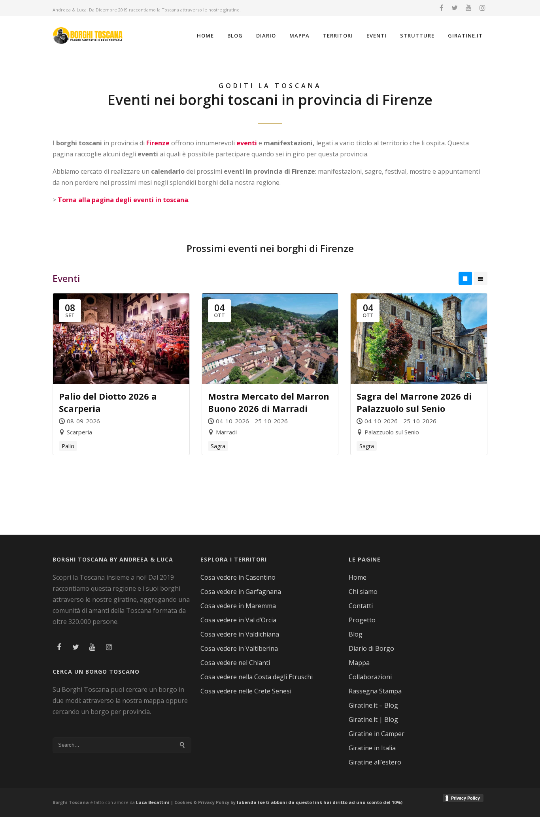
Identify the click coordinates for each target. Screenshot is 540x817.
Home (205, 35)
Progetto (362, 620)
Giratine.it (465, 35)
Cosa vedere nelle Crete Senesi (245, 691)
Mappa (299, 35)
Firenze (158, 143)
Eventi (376, 35)
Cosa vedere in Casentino (238, 577)
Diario (266, 35)
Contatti (361, 605)
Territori (338, 35)
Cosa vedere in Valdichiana (239, 634)
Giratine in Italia (372, 748)
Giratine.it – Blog (373, 705)
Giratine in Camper (376, 733)
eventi (246, 143)
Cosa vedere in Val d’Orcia (238, 620)
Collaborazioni (370, 676)
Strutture (417, 35)
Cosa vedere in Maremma (238, 605)
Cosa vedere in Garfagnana (240, 591)
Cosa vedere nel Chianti (235, 662)
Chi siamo (363, 591)
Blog (235, 35)
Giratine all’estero (375, 762)
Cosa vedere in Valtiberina (239, 648)
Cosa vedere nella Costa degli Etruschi (256, 676)
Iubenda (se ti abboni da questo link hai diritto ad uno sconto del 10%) (319, 802)
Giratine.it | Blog (373, 719)
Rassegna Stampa (375, 691)
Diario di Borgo (371, 648)
